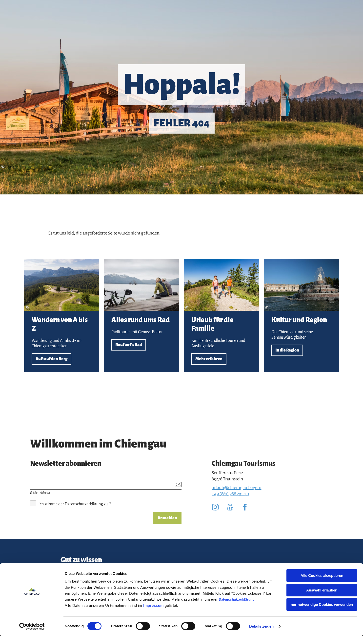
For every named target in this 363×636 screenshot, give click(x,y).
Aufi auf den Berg (61, 315)
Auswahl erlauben (321, 590)
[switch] (143, 626)
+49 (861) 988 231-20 (230, 493)
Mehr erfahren (221, 315)
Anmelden (167, 518)
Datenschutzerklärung (237, 599)
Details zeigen (261, 626)
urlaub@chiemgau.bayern (236, 487)
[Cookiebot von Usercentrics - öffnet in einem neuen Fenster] (32, 626)
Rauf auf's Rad (141, 315)
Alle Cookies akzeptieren (322, 575)
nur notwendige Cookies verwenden (322, 604)
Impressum (153, 605)
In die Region (301, 315)
